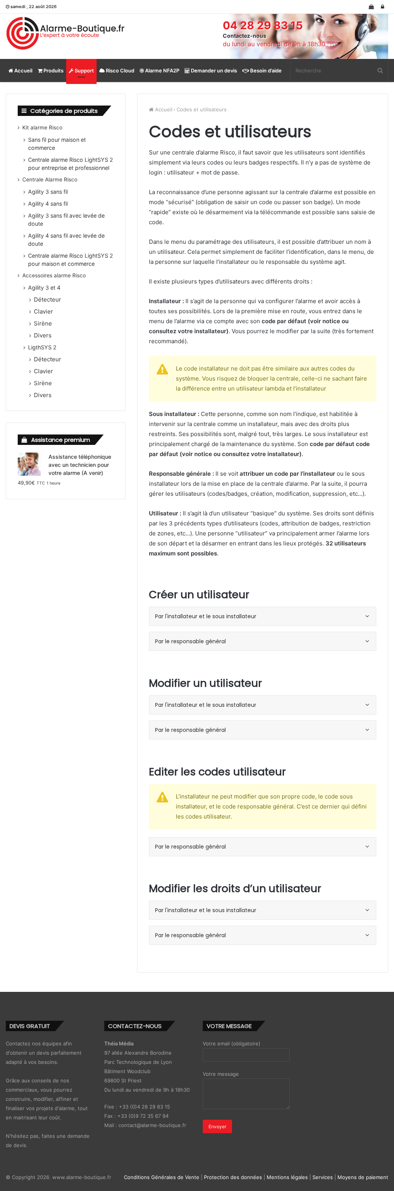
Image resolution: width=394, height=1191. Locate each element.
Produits (52, 70)
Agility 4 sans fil (48, 203)
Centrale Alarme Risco (49, 179)
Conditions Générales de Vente (161, 1177)
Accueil (22, 70)
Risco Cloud (119, 70)
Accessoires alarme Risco (54, 275)
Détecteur (47, 299)
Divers (43, 335)
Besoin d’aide (265, 70)
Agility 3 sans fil (48, 191)
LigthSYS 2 (42, 347)
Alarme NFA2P (161, 70)
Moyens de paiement (362, 1177)
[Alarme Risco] (65, 33)
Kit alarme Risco (42, 127)
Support (83, 70)
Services (322, 1177)
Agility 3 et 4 (44, 287)
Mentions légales (287, 1177)
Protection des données (233, 1177)
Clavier (43, 311)
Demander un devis (213, 70)
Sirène (43, 323)
